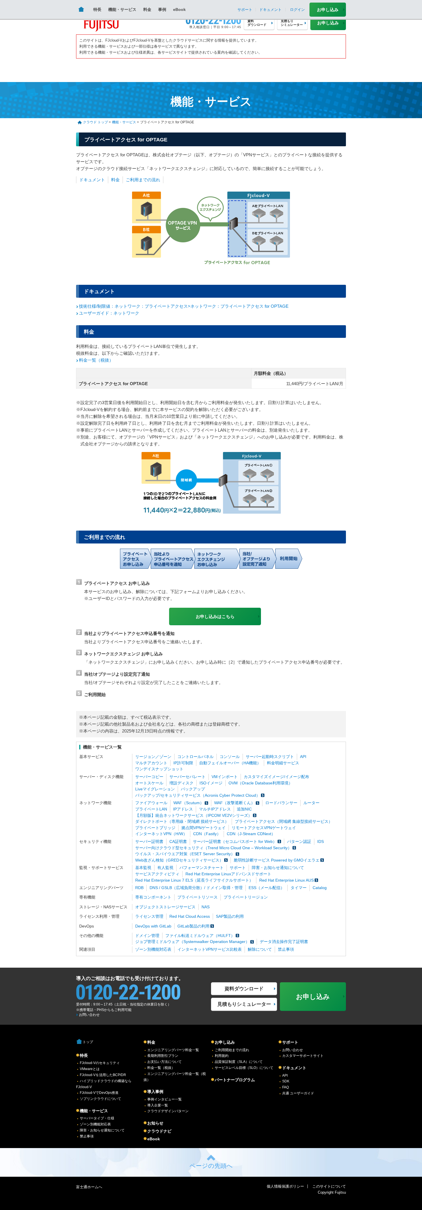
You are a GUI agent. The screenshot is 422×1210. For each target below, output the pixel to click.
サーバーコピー (149, 777)
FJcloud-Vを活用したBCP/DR (103, 1075)
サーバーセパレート (187, 777)
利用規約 (222, 1056)
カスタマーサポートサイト (303, 1056)
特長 (97, 9)
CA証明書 (178, 841)
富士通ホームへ (89, 1187)
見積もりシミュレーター (244, 1004)
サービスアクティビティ (157, 874)
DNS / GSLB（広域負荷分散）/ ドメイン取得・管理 (196, 888)
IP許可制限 (183, 763)
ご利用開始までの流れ (232, 1050)
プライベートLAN (151, 809)
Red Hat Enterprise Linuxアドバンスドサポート (228, 874)
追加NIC (244, 809)
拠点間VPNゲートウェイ (203, 828)
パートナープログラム (235, 1079)
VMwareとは (90, 1069)
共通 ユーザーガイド (298, 1093)
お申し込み (327, 9)
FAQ (285, 1087)
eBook (179, 9)
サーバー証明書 (149, 841)
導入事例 (155, 1091)
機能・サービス (122, 9)
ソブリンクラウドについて (100, 1099)
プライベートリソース (197, 897)
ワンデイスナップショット (159, 769)
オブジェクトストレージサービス (165, 907)
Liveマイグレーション (155, 789)
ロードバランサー (281, 803)
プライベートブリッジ (155, 828)
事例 (162, 9)
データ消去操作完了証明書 (284, 942)
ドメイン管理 (147, 936)
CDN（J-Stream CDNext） (251, 834)
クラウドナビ (159, 1131)
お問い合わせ (89, 1015)
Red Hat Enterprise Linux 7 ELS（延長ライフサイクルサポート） (194, 880)
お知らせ (155, 1123)
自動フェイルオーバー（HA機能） (230, 763)
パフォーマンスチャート (201, 868)
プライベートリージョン (246, 897)
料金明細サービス (283, 763)
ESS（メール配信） (266, 888)
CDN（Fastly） (207, 834)
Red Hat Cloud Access (189, 916)
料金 (147, 9)
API (303, 757)
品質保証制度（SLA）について (239, 1062)
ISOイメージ (211, 783)
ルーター (311, 803)
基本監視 (143, 868)
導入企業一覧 (157, 1105)
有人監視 (165, 868)
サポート (238, 868)
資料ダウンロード (244, 988)
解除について (260, 949)
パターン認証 (299, 841)
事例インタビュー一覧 (164, 1099)
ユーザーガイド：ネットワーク (109, 313)
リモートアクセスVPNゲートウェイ (264, 828)
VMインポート (225, 777)
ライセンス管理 (149, 916)
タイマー (299, 888)
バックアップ (193, 789)
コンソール (230, 757)
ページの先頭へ (211, 1165)
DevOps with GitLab (153, 926)
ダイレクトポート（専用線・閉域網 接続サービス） (182, 821)
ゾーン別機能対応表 (153, 949)
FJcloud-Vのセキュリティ (100, 1063)
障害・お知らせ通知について (278, 868)
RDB (139, 888)
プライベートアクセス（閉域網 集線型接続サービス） (283, 821)
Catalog (320, 888)
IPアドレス (183, 809)
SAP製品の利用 (230, 916)
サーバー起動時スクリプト (270, 757)
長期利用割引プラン (162, 1056)
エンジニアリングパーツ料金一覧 (173, 1050)
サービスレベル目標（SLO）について (244, 1068)
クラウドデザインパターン (168, 1111)
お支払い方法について (164, 1062)
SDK (285, 1081)
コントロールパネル (195, 757)
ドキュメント (92, 179)
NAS (206, 907)
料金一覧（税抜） (96, 360)
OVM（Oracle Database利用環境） (261, 783)
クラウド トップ (95, 122)
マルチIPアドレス (215, 809)
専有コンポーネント (153, 897)
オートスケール (149, 783)
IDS (320, 841)
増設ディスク (181, 783)
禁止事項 (286, 949)
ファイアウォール (151, 803)
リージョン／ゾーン (153, 757)
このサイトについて (329, 1186)
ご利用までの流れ (143, 179)
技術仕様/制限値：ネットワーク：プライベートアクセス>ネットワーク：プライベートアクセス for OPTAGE (184, 306)
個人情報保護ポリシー (285, 1186)
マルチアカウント (151, 763)
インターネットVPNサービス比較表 (209, 949)
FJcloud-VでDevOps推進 (99, 1093)
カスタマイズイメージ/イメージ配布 (276, 777)
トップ (88, 1042)
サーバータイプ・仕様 (97, 1118)
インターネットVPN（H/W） (161, 834)
